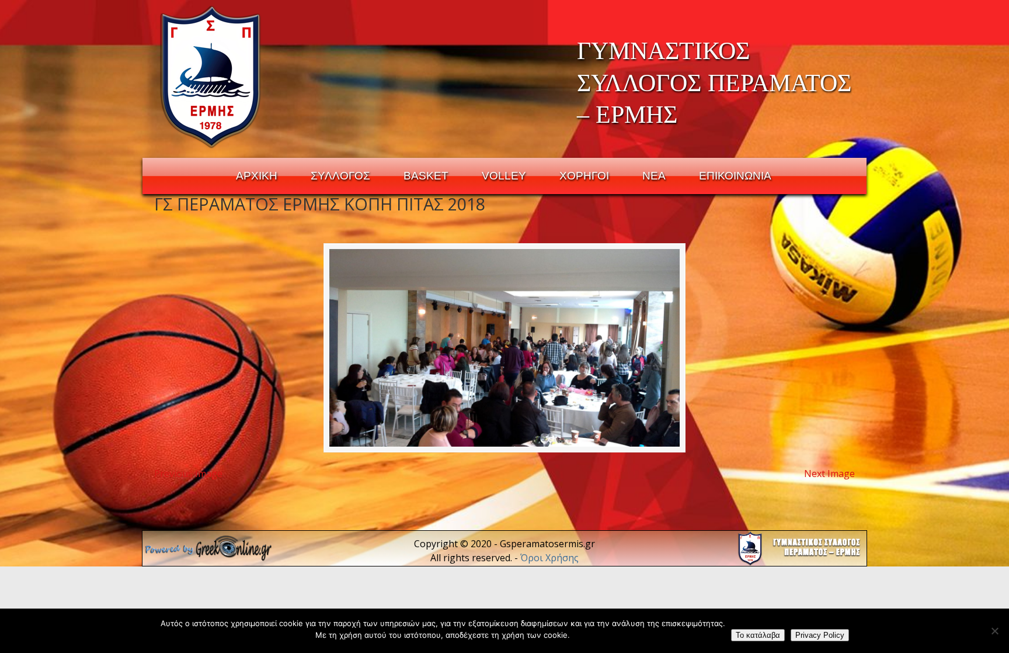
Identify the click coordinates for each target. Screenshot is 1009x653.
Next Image (829, 473)
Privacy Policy (819, 635)
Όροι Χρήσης (549, 557)
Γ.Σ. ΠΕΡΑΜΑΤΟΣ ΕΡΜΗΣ (211, 77)
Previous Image (188, 473)
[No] (994, 631)
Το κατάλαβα (758, 635)
